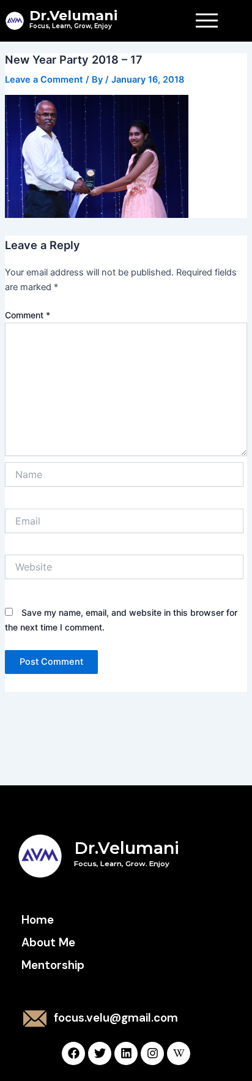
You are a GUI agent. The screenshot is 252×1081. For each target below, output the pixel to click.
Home (37, 919)
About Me (48, 942)
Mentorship (52, 965)
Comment (27, 315)
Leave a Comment (44, 79)
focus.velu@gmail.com (116, 1017)
